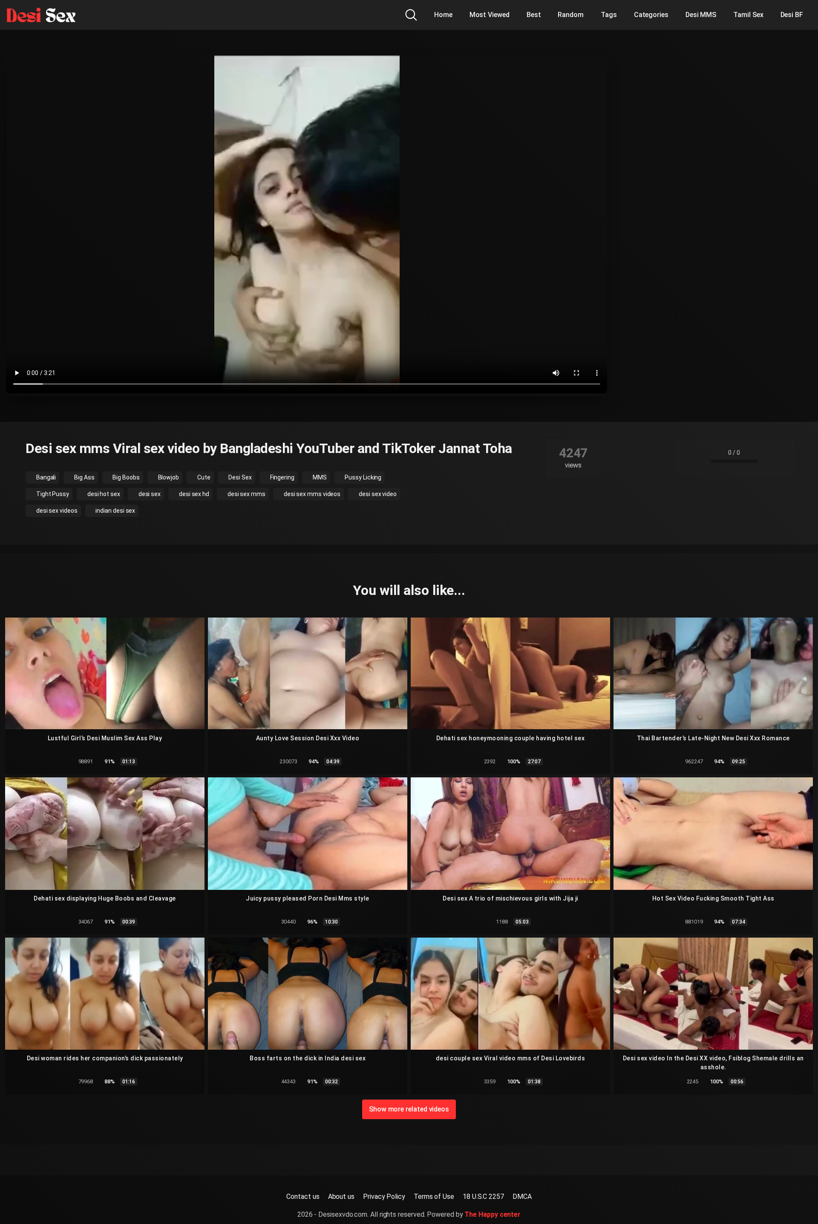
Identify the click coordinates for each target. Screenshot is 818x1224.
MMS (319, 477)
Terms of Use (434, 1196)
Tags (609, 15)
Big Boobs (126, 477)
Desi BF (792, 15)
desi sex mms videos (311, 494)
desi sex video (377, 494)
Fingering (281, 477)
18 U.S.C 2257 (483, 1196)
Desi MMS (701, 15)
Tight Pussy (52, 494)
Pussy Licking (362, 477)
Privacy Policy (384, 1196)
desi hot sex (103, 494)
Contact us (302, 1196)
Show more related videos (409, 1109)
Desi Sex (239, 477)
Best (534, 15)
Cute (203, 477)
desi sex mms (245, 494)
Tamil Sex (748, 15)
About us (341, 1196)
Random (571, 15)
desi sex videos (56, 510)
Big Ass (83, 477)
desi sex (149, 494)
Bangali (45, 477)
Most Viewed (489, 15)
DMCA (522, 1196)
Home (443, 15)
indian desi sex (115, 510)
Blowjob (168, 477)
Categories (651, 15)
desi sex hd (193, 494)
